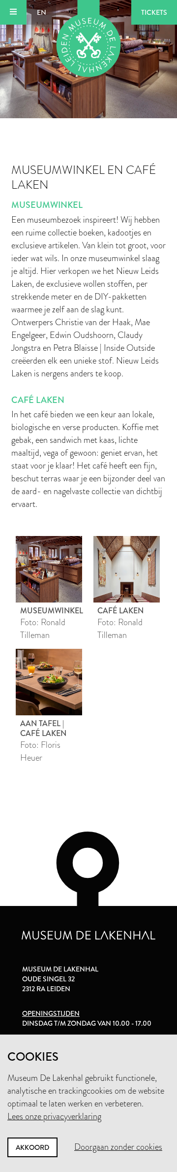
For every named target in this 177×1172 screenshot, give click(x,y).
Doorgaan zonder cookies (118, 1146)
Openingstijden (51, 1013)
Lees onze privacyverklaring (54, 1116)
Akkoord (32, 1147)
